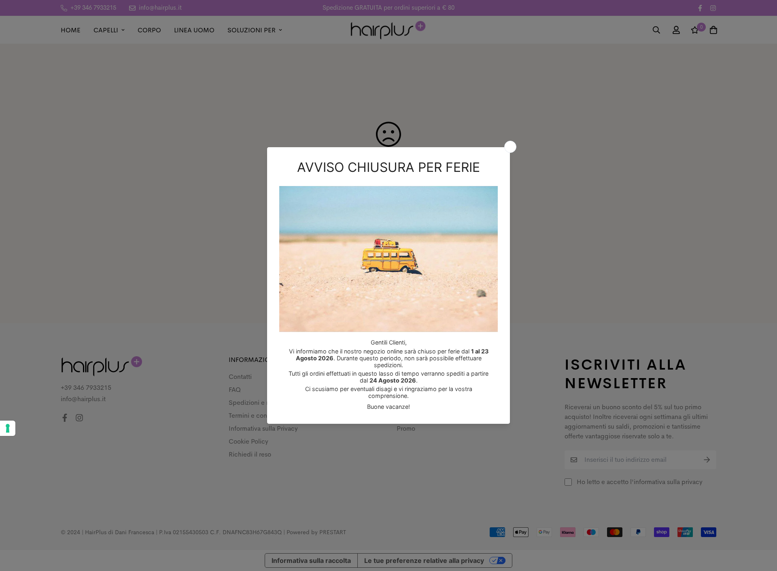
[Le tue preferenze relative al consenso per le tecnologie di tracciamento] (7, 428)
